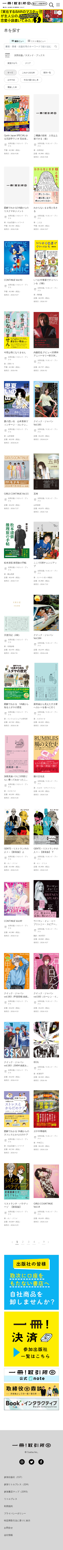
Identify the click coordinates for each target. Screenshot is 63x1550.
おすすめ (11, 80)
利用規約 (8, 1506)
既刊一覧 (47, 72)
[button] (31, 16)
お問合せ (8, 1527)
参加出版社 (13, 1477)
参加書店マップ (16, 1491)
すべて (10, 72)
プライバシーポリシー (15, 1513)
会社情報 (8, 1535)
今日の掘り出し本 (31, 80)
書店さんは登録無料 (39, 4)
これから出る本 (28, 72)
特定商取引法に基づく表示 (17, 1520)
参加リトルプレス (17, 1484)
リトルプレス (10, 1498)
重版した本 (12, 87)
